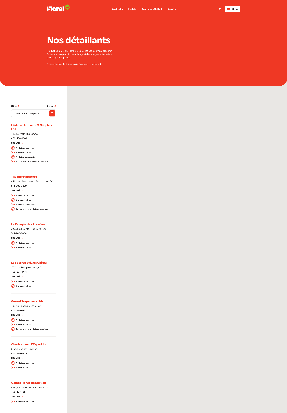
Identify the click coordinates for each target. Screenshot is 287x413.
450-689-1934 (19, 353)
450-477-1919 (18, 392)
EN (220, 9)
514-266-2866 (19, 233)
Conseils (171, 9)
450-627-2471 (19, 272)
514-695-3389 (19, 186)
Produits (132, 9)
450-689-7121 (18, 310)
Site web (16, 143)
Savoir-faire (117, 9)
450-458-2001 (19, 138)
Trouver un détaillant (152, 9)
